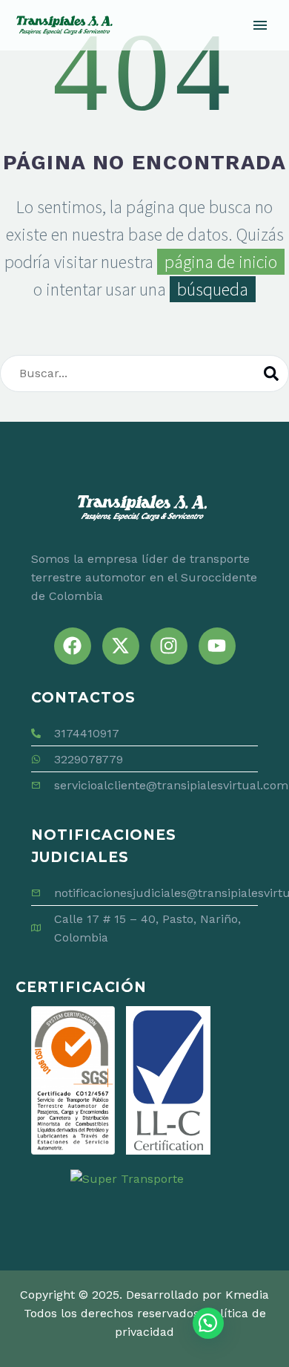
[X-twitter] (120, 646)
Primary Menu (260, 25)
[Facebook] (72, 646)
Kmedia (247, 1295)
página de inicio (221, 261)
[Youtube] (217, 646)
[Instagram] (168, 646)
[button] (208, 1323)
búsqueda (212, 289)
